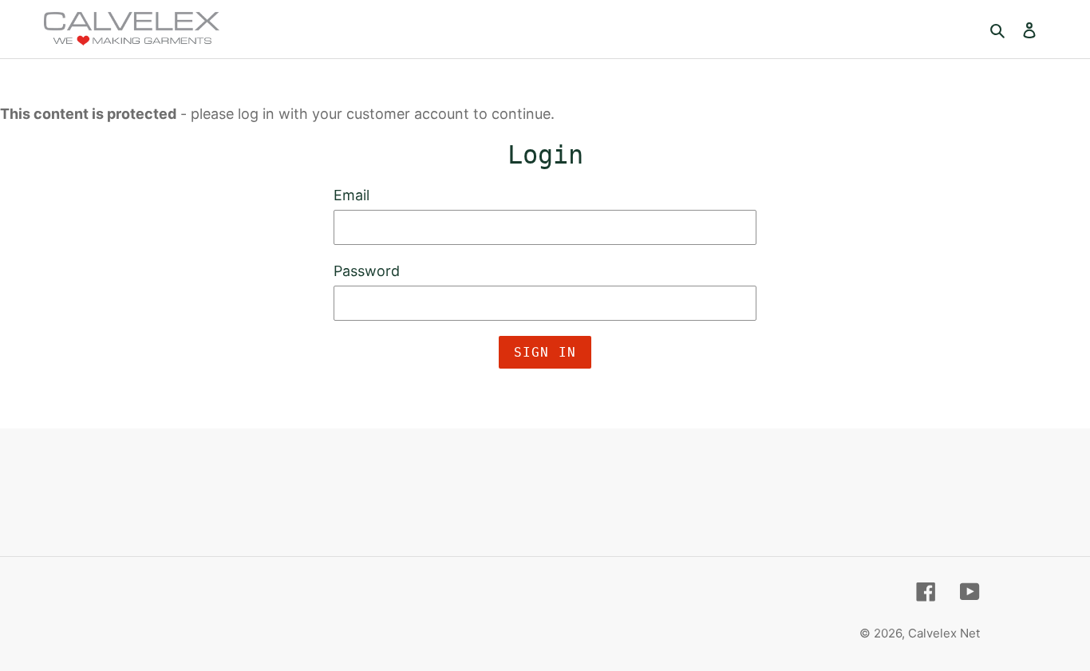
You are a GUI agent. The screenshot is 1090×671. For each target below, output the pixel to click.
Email (351, 195)
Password (367, 270)
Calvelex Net (944, 633)
